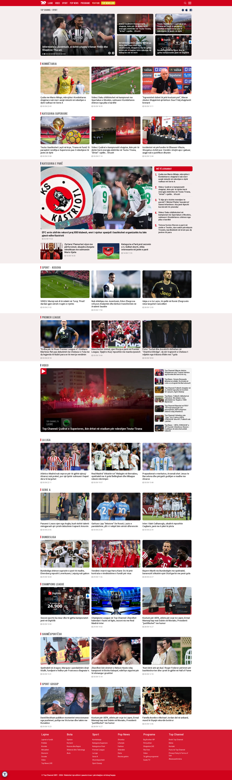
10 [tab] (58, 54)
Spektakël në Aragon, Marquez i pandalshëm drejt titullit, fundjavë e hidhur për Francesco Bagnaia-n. (65, 671)
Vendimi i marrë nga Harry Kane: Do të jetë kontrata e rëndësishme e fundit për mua (112, 573)
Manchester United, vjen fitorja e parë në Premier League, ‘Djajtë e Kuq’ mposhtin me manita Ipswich (115, 352)
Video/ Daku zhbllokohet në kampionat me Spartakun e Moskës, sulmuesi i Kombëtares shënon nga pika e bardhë (112, 101)
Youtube (96, 3)
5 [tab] (49, 54)
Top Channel (176, 734)
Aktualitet (45, 750)
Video (57, 3)
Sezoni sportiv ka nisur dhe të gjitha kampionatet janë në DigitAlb (64, 621)
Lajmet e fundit (47, 740)
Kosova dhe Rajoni (74, 746)
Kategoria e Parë (52, 163)
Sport (65, 3)
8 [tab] (54, 54)
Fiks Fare (146, 750)
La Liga (46, 440)
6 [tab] (51, 54)
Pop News (74, 3)
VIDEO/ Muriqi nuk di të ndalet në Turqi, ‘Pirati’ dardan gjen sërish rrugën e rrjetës (62, 304)
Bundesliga (49, 537)
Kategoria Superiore (55, 113)
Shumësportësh (52, 634)
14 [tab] (64, 54)
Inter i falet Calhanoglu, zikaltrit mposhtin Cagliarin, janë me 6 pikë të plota (162, 526)
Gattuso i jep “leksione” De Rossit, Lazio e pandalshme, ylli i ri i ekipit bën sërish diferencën (114, 526)
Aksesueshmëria (175, 759)
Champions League (53, 584)
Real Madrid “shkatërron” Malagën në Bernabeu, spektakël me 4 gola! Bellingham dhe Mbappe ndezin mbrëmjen (114, 477)
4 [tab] (47, 54)
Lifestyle (121, 743)
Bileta (171, 743)
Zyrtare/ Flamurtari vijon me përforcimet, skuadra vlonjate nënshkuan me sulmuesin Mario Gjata (79, 250)
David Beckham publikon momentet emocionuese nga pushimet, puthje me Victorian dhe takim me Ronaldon (64, 722)
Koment (70, 743)
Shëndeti (121, 750)
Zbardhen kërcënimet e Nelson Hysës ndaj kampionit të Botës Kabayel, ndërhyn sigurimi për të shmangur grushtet (115, 672)
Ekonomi (44, 753)
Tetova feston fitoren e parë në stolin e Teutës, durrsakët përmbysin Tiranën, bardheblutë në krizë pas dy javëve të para (175, 229)
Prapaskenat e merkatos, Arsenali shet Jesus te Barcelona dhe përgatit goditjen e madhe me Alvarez (165, 477)
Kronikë (44, 746)
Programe (85, 3)
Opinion (70, 740)
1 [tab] (42, 54)
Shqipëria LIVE (148, 746)
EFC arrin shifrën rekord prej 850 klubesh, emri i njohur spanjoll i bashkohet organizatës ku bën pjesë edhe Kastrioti (94, 235)
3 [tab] (46, 54)
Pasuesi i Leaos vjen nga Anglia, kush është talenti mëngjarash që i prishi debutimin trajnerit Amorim (64, 526)
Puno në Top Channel (177, 750)
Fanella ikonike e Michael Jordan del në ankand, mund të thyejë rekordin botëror (165, 720)
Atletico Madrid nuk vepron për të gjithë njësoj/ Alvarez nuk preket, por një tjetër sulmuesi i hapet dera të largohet (64, 477)
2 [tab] (44, 54)
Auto (69, 753)
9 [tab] (56, 54)
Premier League (51, 317)
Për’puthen (147, 743)
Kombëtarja (49, 64)
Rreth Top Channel (176, 740)
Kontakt (172, 746)
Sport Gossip (50, 684)
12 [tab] (61, 54)
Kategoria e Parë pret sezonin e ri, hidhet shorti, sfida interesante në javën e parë (136, 248)
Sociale (44, 757)
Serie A (46, 490)
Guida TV (146, 760)
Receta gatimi (123, 757)
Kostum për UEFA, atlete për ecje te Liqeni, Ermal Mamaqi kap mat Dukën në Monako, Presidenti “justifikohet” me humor (166, 622)
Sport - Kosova (51, 267)
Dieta (120, 753)
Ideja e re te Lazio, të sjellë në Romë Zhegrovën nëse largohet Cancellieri (165, 304)
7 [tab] (53, 54)
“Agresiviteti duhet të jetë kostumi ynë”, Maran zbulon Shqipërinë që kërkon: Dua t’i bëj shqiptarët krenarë (166, 101)
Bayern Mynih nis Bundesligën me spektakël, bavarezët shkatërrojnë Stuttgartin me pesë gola (166, 573)
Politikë (44, 743)
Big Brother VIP (149, 740)
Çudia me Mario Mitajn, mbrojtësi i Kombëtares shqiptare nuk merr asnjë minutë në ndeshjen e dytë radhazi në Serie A (63, 101)
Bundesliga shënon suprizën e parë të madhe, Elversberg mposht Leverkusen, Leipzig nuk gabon (64, 573)
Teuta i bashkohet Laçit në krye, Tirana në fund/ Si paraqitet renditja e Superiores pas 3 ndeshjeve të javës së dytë (65, 151)
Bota (69, 734)
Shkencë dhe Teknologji (76, 750)
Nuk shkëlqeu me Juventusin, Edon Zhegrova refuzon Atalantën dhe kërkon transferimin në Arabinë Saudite (113, 305)
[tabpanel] (77, 35)
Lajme (50, 3)
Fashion (121, 746)
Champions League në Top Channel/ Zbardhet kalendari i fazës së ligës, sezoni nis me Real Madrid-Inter (113, 622)
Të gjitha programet (150, 757)
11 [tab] (59, 54)
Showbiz (121, 740)
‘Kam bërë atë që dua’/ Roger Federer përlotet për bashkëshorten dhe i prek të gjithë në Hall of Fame (166, 671)
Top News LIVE (108, 3)
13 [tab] (63, 54)
